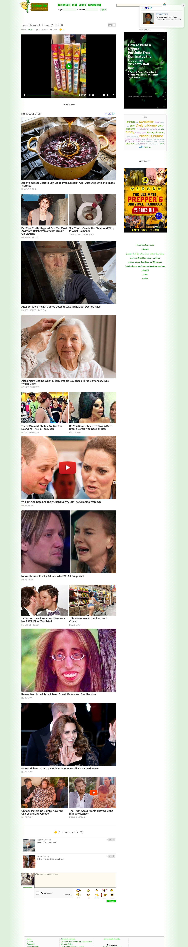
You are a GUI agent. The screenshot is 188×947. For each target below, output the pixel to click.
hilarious (145, 136)
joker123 (145, 270)
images (128, 139)
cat (128, 126)
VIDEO (82, 5)
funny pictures (131, 137)
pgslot (145, 278)
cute (132, 125)
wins (146, 147)
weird (162, 144)
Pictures (30, 941)
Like (110, 25)
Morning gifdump (159, 139)
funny (130, 132)
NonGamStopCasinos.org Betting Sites (76, 941)
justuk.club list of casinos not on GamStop (145, 254)
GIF (74, 5)
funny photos (140, 133)
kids (143, 139)
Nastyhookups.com (145, 245)
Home (29, 939)
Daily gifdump (146, 125)
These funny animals (152, 144)
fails (162, 129)
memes (151, 139)
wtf (150, 147)
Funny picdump (155, 132)
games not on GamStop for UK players (145, 262)
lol (147, 139)
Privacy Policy (67, 944)
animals (130, 121)
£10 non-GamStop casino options (145, 258)
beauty (157, 122)
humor (158, 136)
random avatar (27, 887)
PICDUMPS (64, 5)
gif (137, 137)
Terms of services (68, 939)
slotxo (145, 274)
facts (155, 129)
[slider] (53, 95)
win (141, 146)
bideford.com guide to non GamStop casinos (145, 266)
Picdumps (30, 944)
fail (159, 129)
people (143, 141)
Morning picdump (132, 141)
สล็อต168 (145, 249)
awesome (146, 121)
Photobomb (149, 141)
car (162, 122)
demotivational (142, 129)
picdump (161, 141)
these (142, 144)
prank (137, 144)
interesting (137, 139)
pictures (130, 143)
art (137, 122)
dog (151, 129)
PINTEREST (94, 5)
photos (156, 141)
